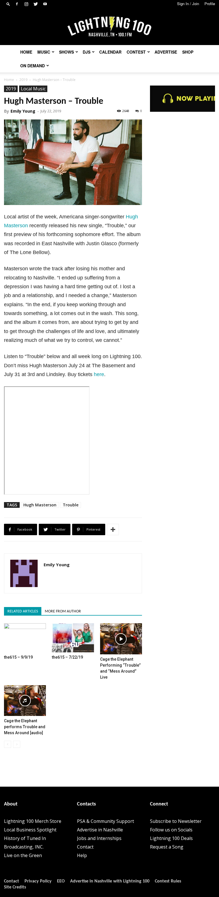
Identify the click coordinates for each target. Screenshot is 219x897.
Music (43, 52)
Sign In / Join (188, 3)
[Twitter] (35, 4)
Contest (136, 52)
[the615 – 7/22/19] (73, 637)
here (99, 374)
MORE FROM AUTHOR (63, 611)
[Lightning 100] (109, 26)
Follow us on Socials (171, 830)
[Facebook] (17, 4)
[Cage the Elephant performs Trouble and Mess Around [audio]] (25, 700)
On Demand (32, 65)
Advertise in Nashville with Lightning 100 (109, 881)
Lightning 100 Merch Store (32, 821)
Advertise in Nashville (100, 830)
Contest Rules (168, 881)
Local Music (33, 89)
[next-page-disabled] (16, 744)
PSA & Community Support (105, 821)
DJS (86, 52)
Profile (209, 3)
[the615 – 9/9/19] (25, 637)
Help (82, 855)
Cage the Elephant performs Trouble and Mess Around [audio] (24, 727)
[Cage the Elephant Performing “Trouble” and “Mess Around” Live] (121, 638)
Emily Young (23, 111)
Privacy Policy (38, 881)
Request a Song (166, 847)
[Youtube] (45, 4)
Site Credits (15, 887)
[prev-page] (7, 744)
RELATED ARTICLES (22, 611)
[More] (113, 529)
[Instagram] (26, 4)
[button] (8, 4)
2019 (23, 79)
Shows (66, 52)
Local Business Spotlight (30, 830)
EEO (61, 881)
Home (26, 52)
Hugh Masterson (39, 505)
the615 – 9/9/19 (18, 657)
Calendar (110, 52)
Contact (85, 847)
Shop (187, 52)
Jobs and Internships (99, 838)
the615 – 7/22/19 (67, 657)
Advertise (166, 52)
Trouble (70, 505)
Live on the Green (23, 855)
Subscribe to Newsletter (176, 821)
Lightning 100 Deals (171, 838)
